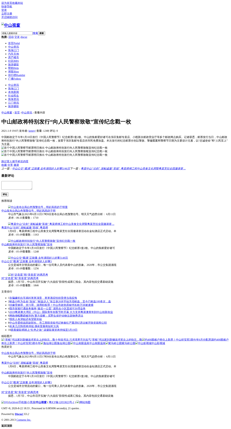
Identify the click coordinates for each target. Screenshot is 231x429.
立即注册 (6, 13)
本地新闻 (13, 92)
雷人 (9, 161)
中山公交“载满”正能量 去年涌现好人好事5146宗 (41, 168)
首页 (14, 43)
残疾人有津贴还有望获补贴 (25, 319)
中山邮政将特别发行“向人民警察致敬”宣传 (26, 244)
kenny (32, 130)
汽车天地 (13, 53)
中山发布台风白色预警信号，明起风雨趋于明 (28, 210)
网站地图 (85, 402)
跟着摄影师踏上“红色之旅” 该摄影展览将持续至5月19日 (44, 329)
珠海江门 (13, 50)
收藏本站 (17, 3)
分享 (10, 165)
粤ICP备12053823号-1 (61, 402)
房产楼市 (13, 57)
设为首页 (6, 3)
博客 (13, 71)
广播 (14, 78)
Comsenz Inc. (23, 419)
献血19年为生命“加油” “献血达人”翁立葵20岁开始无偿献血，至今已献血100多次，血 (60, 301)
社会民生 (13, 95)
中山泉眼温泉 (97, 343)
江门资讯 (13, 102)
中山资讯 (13, 46)
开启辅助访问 (9, 17)
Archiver (13, 402)
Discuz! (19, 414)
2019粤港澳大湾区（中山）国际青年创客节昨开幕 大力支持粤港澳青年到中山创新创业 (61, 312)
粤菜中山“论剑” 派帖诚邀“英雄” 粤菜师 (24, 227)
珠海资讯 (13, 99)
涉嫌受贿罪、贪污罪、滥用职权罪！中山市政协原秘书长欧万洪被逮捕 (51, 305)
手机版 (23, 402)
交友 (17, 37)
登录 (4, 10)
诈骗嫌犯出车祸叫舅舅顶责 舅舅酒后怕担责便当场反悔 (43, 297)
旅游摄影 (13, 64)
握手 (15, 161)
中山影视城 (158, 343)
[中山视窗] (10, 25)
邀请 (16, 165)
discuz (23, 37)
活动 (11, 37)
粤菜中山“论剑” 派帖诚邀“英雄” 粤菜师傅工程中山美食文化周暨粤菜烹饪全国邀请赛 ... (133, 168)
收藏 (4, 165)
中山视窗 (6, 112)
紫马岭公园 (128, 343)
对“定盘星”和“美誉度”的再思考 (20, 278)
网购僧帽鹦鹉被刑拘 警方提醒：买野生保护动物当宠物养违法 (46, 315)
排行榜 (16, 75)
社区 (13, 61)
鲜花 (20, 161)
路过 (4, 161)
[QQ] (4, 402)
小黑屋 (31, 402)
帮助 (13, 68)
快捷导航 (6, 6)
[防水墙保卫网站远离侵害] (77, 402)
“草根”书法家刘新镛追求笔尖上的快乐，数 (116, 339)
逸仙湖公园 (63, 343)
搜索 (35, 33)
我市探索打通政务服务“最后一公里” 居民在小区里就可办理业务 (47, 308)
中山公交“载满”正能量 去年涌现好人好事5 (26, 261)
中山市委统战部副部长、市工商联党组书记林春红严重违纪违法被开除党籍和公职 (58, 322)
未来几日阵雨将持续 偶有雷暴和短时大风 (34, 326)
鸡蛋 (25, 161)
